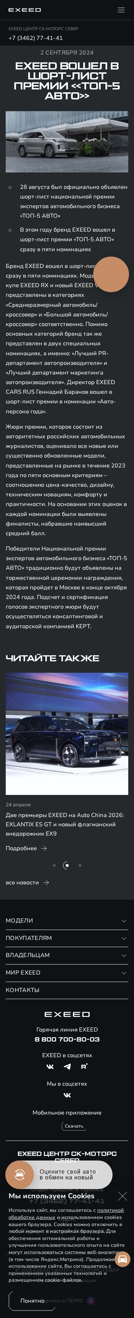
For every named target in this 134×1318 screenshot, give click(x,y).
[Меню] (121, 10)
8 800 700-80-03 (67, 1040)
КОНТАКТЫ (23, 990)
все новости (22, 883)
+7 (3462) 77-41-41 (36, 38)
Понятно (32, 1301)
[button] (122, 1196)
